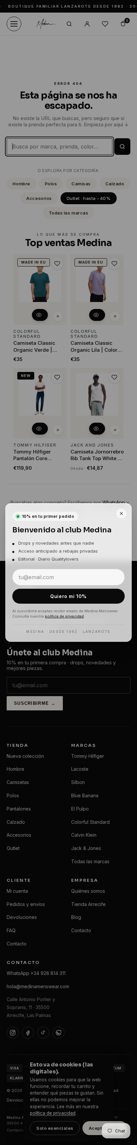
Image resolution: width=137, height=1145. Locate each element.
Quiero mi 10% (68, 596)
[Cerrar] (121, 513)
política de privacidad (64, 616)
